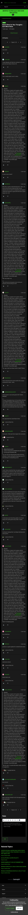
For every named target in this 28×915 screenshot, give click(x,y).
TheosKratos (8, 378)
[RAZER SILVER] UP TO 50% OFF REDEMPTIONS (12, 862)
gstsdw (6, 515)
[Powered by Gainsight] (14, 880)
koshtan (6, 446)
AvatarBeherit (8, 631)
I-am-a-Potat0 (8, 546)
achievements (18, 154)
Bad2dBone (7, 184)
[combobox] (14, 6)
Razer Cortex (4, 860)
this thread (19, 153)
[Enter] (2, 6)
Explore (3, 889)
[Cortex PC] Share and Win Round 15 (9, 857)
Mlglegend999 (8, 73)
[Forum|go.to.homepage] (10, 3)
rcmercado (7, 59)
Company (4, 897)
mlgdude (7, 171)
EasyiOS (7, 292)
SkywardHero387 (9, 794)
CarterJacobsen (8, 489)
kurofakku (7, 47)
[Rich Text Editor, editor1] (14, 829)
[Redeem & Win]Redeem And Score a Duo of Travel (13, 870)
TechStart (7, 644)
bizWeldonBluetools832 (10, 392)
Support (3, 893)
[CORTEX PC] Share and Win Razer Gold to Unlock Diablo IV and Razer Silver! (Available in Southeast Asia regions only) (13, 852)
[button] (2, 3)
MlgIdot (6, 86)
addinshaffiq (8, 202)
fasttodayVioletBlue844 (10, 779)
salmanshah (7, 529)
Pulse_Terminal (8, 689)
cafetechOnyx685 (9, 431)
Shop (3, 885)
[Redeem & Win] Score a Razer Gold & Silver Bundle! (13, 866)
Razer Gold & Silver (5, 855)
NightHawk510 (8, 467)
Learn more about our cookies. (16, 905)
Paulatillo (7, 674)
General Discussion (6, 18)
